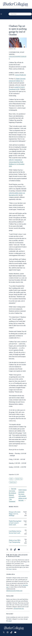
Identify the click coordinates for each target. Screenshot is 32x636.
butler (11, 478)
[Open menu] (1, 14)
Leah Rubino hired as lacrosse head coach (15, 532)
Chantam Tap (18, 478)
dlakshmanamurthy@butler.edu (14, 590)
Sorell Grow (13, 482)
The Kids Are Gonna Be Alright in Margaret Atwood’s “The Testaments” (12, 495)
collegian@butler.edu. (18, 608)
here (10, 569)
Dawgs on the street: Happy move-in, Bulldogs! (14, 513)
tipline (9, 621)
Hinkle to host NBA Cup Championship (14, 541)
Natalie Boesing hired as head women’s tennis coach (15, 523)
